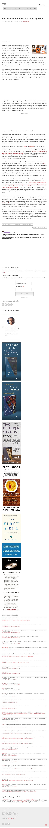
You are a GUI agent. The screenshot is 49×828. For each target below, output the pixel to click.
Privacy (27, 297)
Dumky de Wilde (24, 801)
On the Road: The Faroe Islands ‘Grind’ (39, 227)
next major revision (34, 800)
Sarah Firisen (25, 21)
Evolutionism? (4, 696)
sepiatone (3, 724)
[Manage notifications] (46, 825)
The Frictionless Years (6, 626)
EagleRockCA (4, 617)
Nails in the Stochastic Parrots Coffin (8, 727)
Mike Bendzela (4, 659)
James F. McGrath (5, 647)
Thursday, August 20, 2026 (12, 696)
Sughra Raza (4, 672)
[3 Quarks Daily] (42, 5)
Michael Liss (4, 683)
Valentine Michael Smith (6, 730)
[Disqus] (24, 246)
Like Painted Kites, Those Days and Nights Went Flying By (12, 738)
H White (3, 790)
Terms (24, 297)
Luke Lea (3, 765)
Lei (2, 624)
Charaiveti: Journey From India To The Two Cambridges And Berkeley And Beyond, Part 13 (17, 224)
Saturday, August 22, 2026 (25, 620)
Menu (5, 4)
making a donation (11, 818)
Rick (2, 677)
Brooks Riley (4, 666)
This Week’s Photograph (6, 668)
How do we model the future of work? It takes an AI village (12, 656)
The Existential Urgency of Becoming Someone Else (11, 733)
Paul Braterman (5, 771)
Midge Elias (4, 737)
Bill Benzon (4, 693)
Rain (2, 653)
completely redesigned (30, 799)
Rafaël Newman (4, 778)
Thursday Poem (5, 679)
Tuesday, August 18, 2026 (28, 738)
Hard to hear (4, 786)
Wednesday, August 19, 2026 (7, 714)
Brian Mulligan (4, 718)
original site (5, 799)
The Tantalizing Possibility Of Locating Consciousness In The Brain (14, 768)
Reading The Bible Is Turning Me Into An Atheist (10, 620)
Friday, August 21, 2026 (24, 662)
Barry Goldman (4, 699)
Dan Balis (24, 800)
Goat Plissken (4, 712)
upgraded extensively (17, 800)
